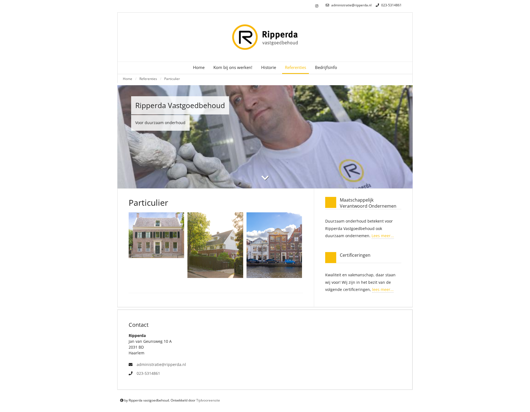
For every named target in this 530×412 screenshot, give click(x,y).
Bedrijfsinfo (326, 67)
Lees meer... (383, 235)
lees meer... (383, 289)
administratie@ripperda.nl (351, 5)
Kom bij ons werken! (232, 67)
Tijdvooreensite (208, 400)
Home (199, 67)
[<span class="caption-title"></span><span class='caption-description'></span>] (156, 235)
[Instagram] (317, 6)
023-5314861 (391, 5)
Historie (268, 67)
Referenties (148, 78)
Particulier (172, 78)
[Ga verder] (265, 177)
